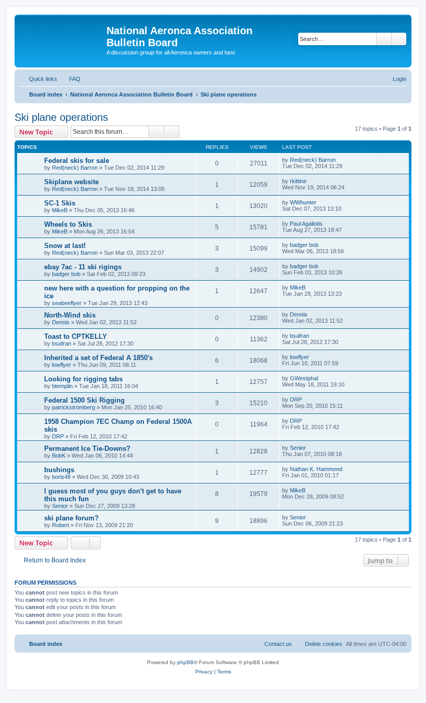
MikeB (60, 210)
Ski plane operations (61, 117)
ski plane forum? (71, 518)
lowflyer (61, 365)
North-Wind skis (70, 315)
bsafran (61, 343)
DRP (296, 399)
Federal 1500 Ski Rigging (84, 400)
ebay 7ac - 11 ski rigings (83, 267)
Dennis (61, 322)
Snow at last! (65, 246)
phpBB (185, 662)
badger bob (304, 245)
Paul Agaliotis (306, 223)
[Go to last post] (340, 160)
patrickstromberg (73, 407)
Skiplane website (71, 182)
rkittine (298, 181)
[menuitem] (70, 79)
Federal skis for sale (76, 160)
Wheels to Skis (68, 224)
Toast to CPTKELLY (75, 336)
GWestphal (304, 378)
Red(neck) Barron (75, 167)
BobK (58, 455)
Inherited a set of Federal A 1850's (98, 358)
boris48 (61, 477)
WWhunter (303, 202)
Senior (298, 448)
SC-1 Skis (59, 203)
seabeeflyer (67, 303)
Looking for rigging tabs (83, 379)
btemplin (62, 386)
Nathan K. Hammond (316, 469)
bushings (59, 470)
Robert (60, 525)
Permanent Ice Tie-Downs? (87, 448)
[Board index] (61, 33)
